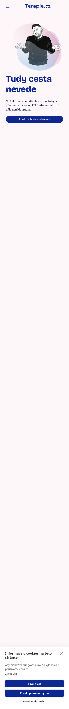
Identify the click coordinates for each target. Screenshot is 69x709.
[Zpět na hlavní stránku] (38, 6)
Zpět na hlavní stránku (34, 119)
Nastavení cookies (34, 701)
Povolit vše (34, 684)
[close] (62, 653)
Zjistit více (11, 673)
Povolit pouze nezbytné (34, 693)
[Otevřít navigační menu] (7, 6)
